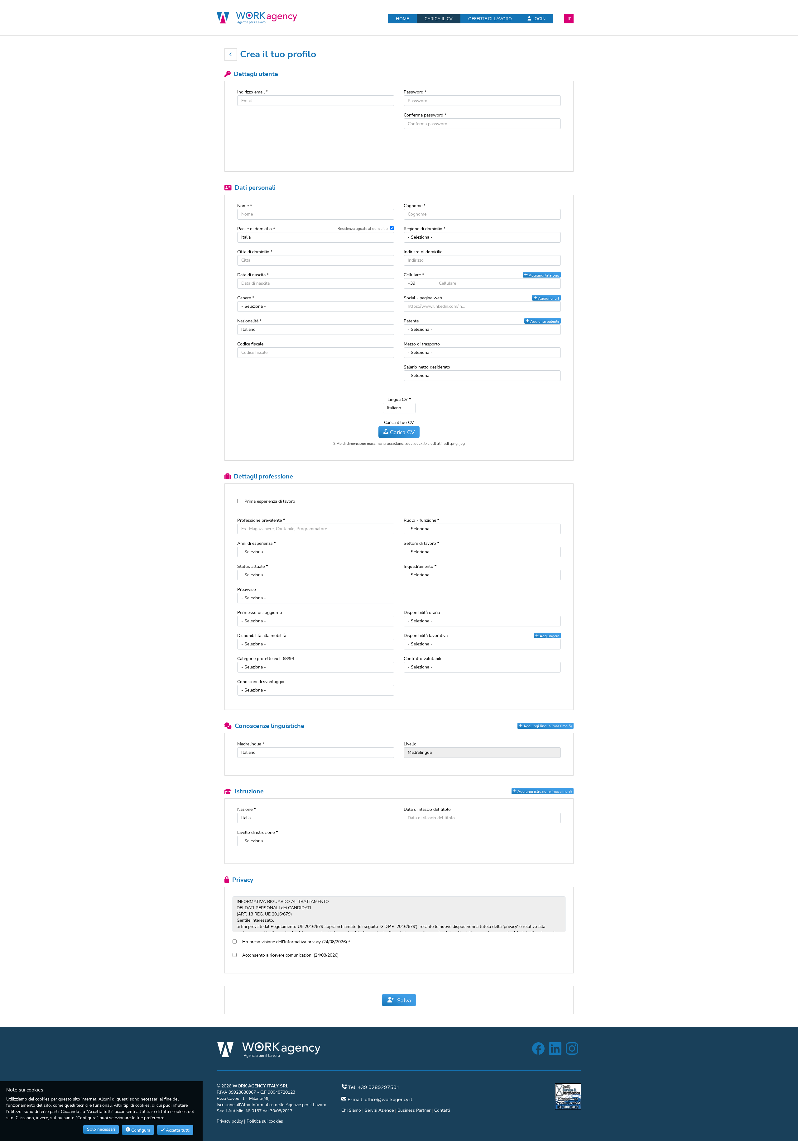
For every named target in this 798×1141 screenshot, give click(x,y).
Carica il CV (439, 19)
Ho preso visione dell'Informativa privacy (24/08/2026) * (295, 942)
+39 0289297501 (379, 1087)
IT (569, 19)
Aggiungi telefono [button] (543, 275)
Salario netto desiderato (427, 367)
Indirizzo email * (252, 92)
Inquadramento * (420, 566)
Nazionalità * (249, 321)
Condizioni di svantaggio (260, 682)
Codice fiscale (250, 344)
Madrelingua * (250, 744)
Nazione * (246, 809)
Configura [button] (140, 1130)
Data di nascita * (253, 275)
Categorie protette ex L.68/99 (265, 659)
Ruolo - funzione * (421, 520)
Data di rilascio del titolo (427, 809)
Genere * (245, 298)
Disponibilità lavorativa (426, 636)
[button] (230, 54)
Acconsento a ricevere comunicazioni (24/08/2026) (289, 955)
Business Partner (413, 1110)
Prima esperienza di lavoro (269, 501)
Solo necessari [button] (101, 1129)
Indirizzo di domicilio (423, 252)
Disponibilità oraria (422, 613)
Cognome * (414, 206)
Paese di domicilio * (256, 229)
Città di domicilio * (254, 252)
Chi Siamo (351, 1110)
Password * (415, 92)
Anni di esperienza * (256, 543)
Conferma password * (425, 115)
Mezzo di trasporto (422, 344)
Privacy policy (230, 1121)
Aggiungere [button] (549, 636)
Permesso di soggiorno (259, 613)
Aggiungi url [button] (548, 298)
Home (402, 19)
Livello (410, 744)
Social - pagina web (423, 298)
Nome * (244, 206)
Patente (411, 321)
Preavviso (246, 589)
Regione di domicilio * (424, 229)
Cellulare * (414, 275)
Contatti (442, 1110)
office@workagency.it (388, 1099)
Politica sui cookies (265, 1121)
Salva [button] (402, 1000)
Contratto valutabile (423, 659)
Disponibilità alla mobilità (261, 636)
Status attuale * (252, 566)
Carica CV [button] (401, 432)
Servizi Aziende (379, 1110)
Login (538, 19)
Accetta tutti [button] (177, 1130)
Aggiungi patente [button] (544, 321)
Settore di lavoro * (421, 543)
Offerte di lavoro (490, 19)
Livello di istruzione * (257, 832)
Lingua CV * (399, 399)
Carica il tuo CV (399, 422)
